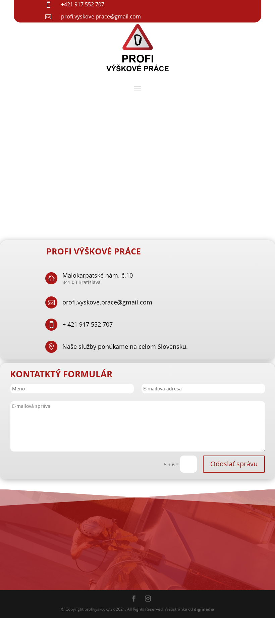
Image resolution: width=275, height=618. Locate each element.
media (204, 609)
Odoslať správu (234, 463)
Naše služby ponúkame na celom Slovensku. (125, 346)
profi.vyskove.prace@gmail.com (107, 302)
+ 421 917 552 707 (87, 324)
